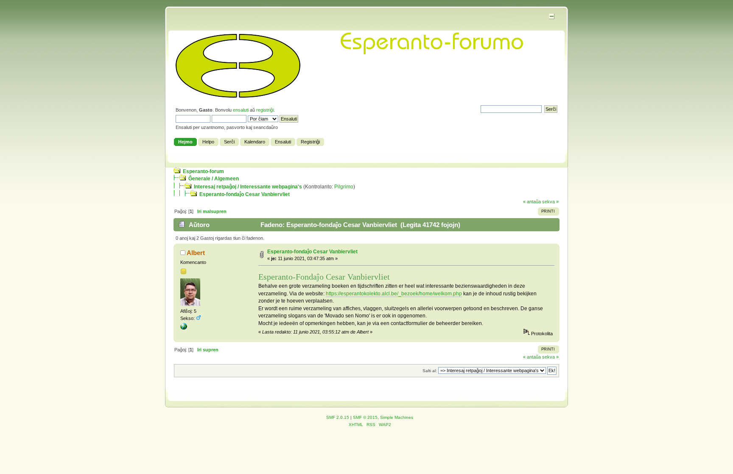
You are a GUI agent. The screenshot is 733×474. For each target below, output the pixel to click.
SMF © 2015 (365, 417)
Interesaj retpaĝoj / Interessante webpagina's (248, 187)
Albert (196, 252)
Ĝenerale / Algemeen (213, 179)
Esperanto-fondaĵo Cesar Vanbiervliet (244, 194)
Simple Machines (396, 417)
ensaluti (241, 109)
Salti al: (429, 370)
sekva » (550, 201)
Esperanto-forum (203, 171)
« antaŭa (532, 201)
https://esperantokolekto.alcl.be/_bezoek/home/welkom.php (394, 294)
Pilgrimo (343, 187)
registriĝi (265, 109)
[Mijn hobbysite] (183, 328)
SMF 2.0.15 (337, 417)
